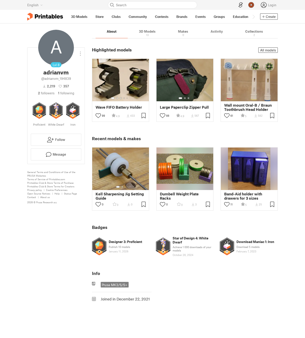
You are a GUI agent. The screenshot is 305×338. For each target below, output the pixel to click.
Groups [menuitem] (219, 17)
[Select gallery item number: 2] (117, 98)
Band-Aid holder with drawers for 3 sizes (243, 196)
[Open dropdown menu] (80, 51)
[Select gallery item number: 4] (124, 98)
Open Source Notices (38, 193)
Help (57, 193)
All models (268, 50)
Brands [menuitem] (181, 17)
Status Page (70, 193)
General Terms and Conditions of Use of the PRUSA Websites (51, 174)
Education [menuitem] (240, 17)
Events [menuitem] (200, 17)
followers (46, 93)
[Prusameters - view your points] (251, 5)
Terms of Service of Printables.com (46, 179)
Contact (31, 197)
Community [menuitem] (138, 17)
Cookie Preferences (56, 189)
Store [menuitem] (99, 17)
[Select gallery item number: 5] (127, 98)
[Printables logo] (45, 17)
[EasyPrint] (240, 5)
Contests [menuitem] (161, 17)
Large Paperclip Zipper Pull (184, 107)
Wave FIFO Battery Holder (119, 107)
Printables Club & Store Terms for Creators (50, 186)
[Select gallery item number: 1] (113, 98)
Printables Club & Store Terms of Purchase (50, 182)
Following (66, 93)
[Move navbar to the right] (253, 16)
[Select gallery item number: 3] (121, 98)
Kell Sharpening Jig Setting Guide (120, 196)
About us (45, 197)
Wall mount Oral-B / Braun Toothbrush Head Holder (248, 107)
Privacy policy (34, 189)
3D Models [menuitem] (79, 17)
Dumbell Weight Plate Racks (179, 196)
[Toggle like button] (98, 115)
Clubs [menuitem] (116, 17)
